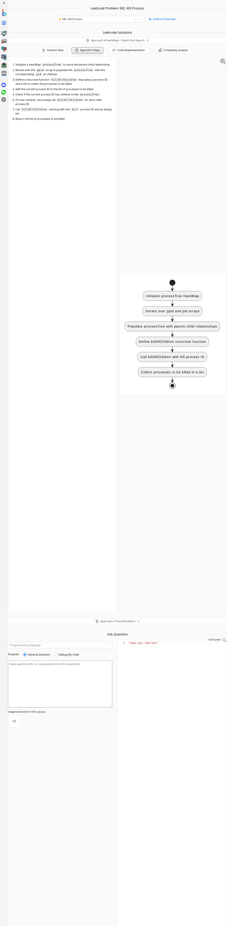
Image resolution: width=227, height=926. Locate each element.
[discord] (3, 85)
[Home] (4, 13)
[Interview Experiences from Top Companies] (4, 73)
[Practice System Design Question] (4, 33)
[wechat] (3, 92)
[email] (3, 99)
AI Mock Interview (164, 19)
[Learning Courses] (4, 65)
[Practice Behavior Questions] (4, 49)
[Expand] (4, 3)
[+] (14, 721)
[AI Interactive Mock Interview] (4, 57)
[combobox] (96, 19)
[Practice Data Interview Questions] (4, 41)
